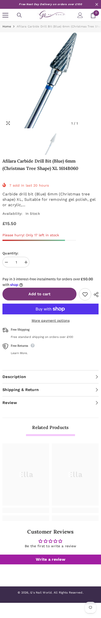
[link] (25, 510)
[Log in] (80, 15)
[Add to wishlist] (85, 294)
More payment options (51, 320)
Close (97, 4)
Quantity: (10, 253)
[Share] (95, 294)
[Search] (19, 15)
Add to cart (39, 294)
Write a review (50, 559)
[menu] (5, 15)
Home (6, 26)
